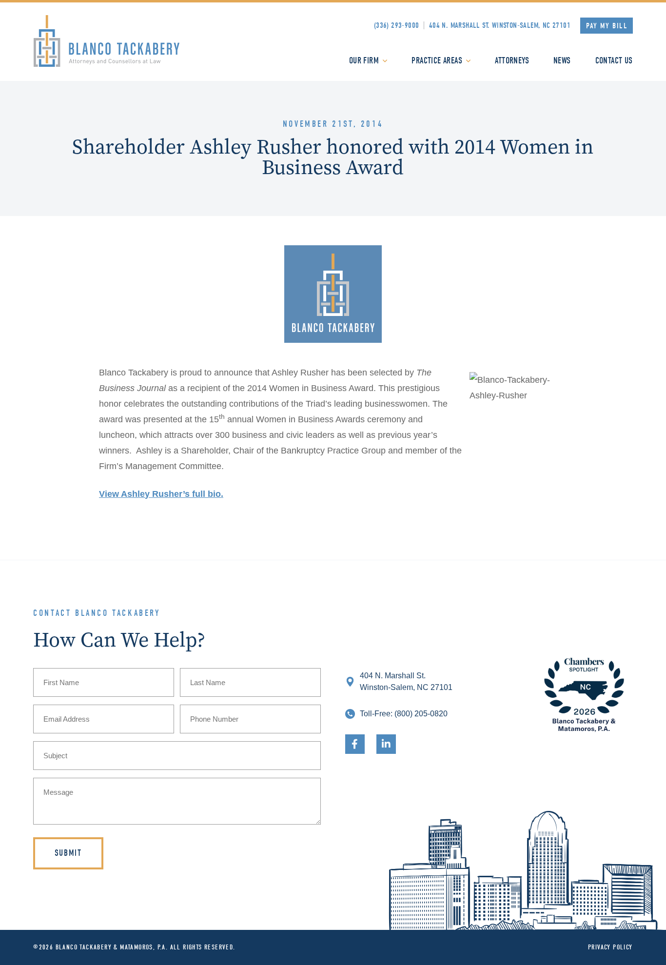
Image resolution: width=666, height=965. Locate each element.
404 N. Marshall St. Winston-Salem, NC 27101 (499, 25)
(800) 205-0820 (421, 713)
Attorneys (512, 61)
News (562, 61)
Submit (68, 853)
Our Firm (364, 61)
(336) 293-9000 (396, 25)
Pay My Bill (607, 25)
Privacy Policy (610, 947)
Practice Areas (436, 61)
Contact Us (614, 61)
